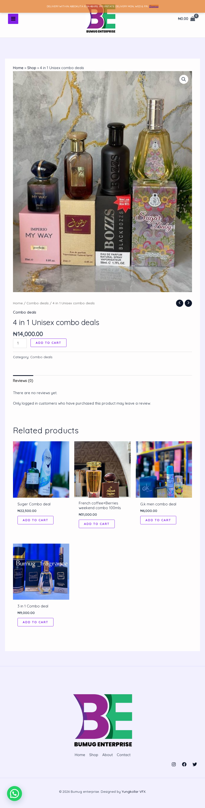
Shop (31, 67)
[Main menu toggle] (13, 19)
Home (18, 67)
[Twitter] (194, 764)
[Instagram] (174, 764)
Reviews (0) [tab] (23, 380)
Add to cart (48, 343)
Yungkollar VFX (134, 792)
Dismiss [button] (153, 6)
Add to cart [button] (35, 520)
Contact (123, 754)
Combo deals (37, 303)
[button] (183, 79)
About (107, 754)
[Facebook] (184, 764)
